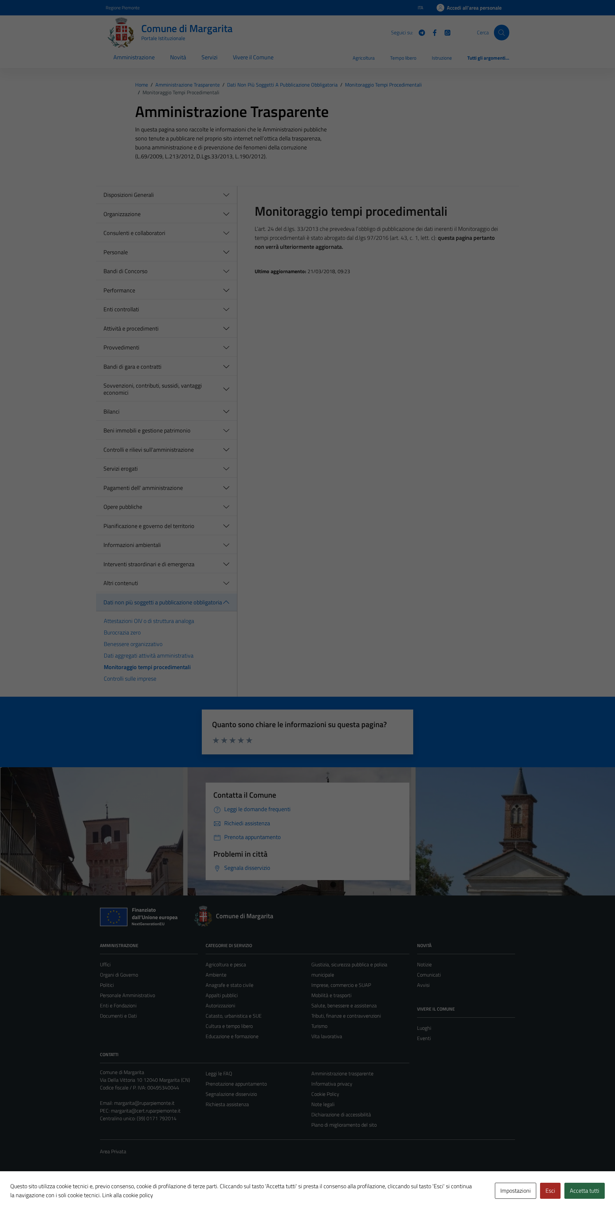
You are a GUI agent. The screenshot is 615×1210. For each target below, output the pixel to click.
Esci (550, 1190)
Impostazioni (515, 1190)
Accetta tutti (584, 1190)
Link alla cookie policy (127, 1195)
